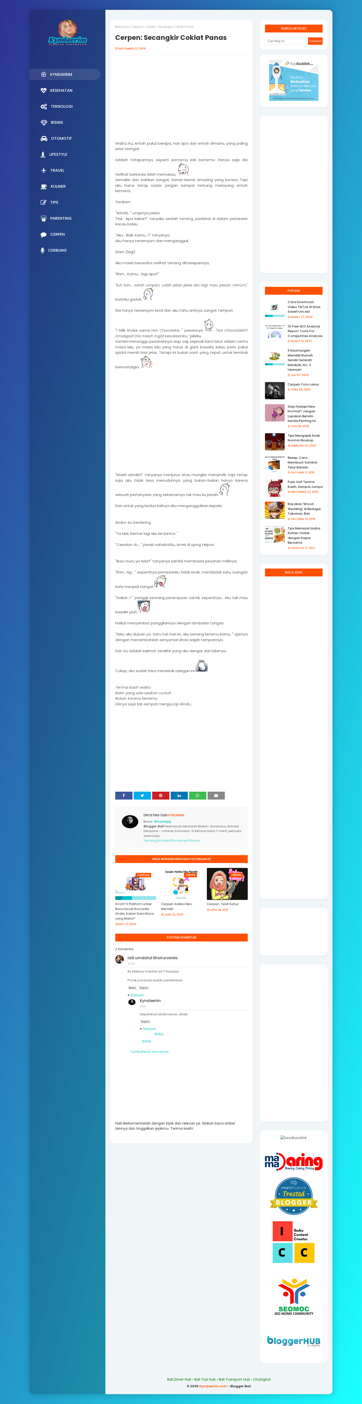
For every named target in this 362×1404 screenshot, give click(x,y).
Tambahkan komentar (149, 1051)
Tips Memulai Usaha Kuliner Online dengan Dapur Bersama (304, 535)
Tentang (150, 840)
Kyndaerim (175, 815)
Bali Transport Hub (234, 1379)
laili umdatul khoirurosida (153, 957)
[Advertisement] (181, 100)
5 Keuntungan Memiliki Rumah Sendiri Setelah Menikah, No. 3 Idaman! (300, 360)
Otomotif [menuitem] (61, 138)
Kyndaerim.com (213, 1386)
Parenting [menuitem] (61, 218)
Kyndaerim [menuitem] (61, 74)
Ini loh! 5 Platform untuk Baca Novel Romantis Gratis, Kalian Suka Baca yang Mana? (134, 911)
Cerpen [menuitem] (57, 234)
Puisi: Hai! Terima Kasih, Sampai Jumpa (305, 484)
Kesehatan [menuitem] (61, 90)
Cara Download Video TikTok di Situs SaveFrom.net (304, 307)
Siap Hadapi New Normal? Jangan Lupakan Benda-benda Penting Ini (302, 413)
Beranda (122, 27)
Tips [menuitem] (54, 202)
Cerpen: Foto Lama (303, 384)
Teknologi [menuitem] (62, 106)
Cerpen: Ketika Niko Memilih (176, 906)
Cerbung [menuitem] (57, 250)
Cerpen (137, 27)
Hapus (144, 988)
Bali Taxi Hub (205, 1379)
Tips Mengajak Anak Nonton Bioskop (304, 438)
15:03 (131, 964)
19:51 (143, 1006)
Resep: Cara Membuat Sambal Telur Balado (302, 462)
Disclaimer (179, 840)
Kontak (164, 840)
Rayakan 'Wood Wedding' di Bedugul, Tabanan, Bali (304, 509)
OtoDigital (261, 1379)
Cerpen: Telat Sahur (223, 904)
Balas (132, 988)
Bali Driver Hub (179, 1379)
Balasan (137, 995)
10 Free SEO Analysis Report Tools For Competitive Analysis (305, 331)
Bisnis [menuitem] (57, 122)
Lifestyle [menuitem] (58, 154)
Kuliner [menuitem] (58, 186)
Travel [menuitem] (57, 170)
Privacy (194, 840)
